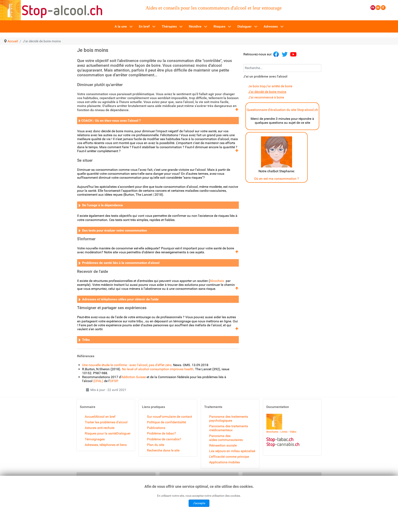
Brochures (272, 431)
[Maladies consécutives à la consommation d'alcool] (79, 121)
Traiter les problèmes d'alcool (106, 422)
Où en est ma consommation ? (276, 179)
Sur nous (153, 417)
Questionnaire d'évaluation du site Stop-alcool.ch (282, 110)
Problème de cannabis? (164, 439)
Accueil (90, 417)
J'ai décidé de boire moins (267, 92)
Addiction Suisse (133, 377)
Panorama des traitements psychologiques (228, 418)
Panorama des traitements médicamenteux (228, 428)
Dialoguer (123, 433)
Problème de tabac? (161, 433)
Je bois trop (257, 86)
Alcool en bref (105, 417)
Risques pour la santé (100, 433)
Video (293, 431)
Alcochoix (217, 281)
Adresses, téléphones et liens (106, 445)
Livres (284, 431)
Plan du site (155, 445)
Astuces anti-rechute (99, 428)
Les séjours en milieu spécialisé (232, 451)
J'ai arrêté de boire (279, 86)
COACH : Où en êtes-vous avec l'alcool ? (111, 121)
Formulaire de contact (176, 417)
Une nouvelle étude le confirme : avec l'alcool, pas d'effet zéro (126, 365)
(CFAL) (98, 381)
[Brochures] (274, 421)
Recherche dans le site (163, 450)
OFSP (114, 381)
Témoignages (95, 439)
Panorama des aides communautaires (226, 438)
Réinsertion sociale (223, 445)
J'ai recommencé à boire (266, 97)
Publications (156, 428)
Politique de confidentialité (166, 422)
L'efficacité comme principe (229, 457)
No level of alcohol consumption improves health (157, 369)
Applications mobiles (224, 462)
